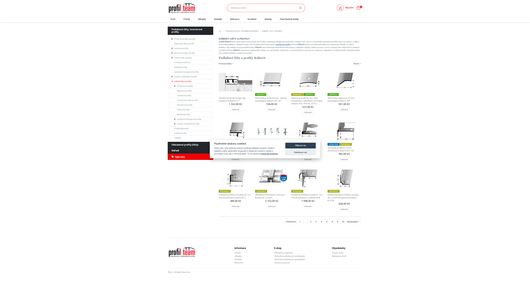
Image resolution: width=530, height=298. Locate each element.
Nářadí (175, 150)
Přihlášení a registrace (283, 253)
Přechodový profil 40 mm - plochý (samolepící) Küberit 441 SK (271, 99)
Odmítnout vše (300, 152)
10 (343, 221)
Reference (234, 19)
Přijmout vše (300, 145)
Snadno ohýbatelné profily (185, 76)
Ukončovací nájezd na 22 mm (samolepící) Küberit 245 (341, 99)
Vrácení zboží (337, 253)
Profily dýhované (181, 128)
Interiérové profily (282, 45)
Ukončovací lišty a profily (184, 53)
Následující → (353, 221)
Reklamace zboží (339, 256)
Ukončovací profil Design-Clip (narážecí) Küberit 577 (232, 99)
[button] (359, 7)
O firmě (186, 19)
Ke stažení (252, 19)
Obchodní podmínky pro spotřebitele (289, 259)
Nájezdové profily (184, 91)
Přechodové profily (185, 86)
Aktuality (202, 19)
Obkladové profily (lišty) (185, 144)
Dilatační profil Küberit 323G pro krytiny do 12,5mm (270, 196)
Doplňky (177, 138)
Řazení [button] (356, 63)
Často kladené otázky (289, 19)
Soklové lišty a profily (183, 57)
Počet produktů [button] (225, 63)
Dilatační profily (180, 67)
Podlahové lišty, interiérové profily (187, 30)
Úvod (172, 19)
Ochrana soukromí (282, 262)
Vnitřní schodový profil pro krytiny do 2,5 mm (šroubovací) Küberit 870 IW (343, 197)
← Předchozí (290, 221)
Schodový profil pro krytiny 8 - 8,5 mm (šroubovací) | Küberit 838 (307, 196)
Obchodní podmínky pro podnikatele (289, 256)
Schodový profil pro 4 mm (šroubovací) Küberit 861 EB (341, 149)
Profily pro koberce (182, 62)
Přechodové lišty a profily (184, 39)
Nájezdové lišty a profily (184, 43)
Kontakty (218, 19)
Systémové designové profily (186, 72)
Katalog (268, 19)
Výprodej (179, 156)
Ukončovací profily (184, 105)
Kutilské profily (180, 133)
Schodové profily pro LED (187, 100)
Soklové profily (183, 109)
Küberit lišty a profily (182, 81)
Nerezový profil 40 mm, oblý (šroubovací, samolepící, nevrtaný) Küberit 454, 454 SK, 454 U (307, 101)
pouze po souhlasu (269, 154)
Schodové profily (181, 48)
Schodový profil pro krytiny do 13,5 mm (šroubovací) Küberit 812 (235, 196)
